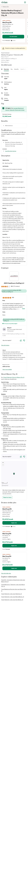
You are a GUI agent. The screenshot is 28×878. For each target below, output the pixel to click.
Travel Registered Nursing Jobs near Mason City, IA (13, 590)
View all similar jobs (6, 573)
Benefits (16, 69)
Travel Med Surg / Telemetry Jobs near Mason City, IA (13, 585)
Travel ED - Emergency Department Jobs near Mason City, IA (13, 580)
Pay (12, 69)
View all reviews (5, 345)
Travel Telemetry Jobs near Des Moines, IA (12, 599)
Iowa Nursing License (10, 151)
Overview (6, 69)
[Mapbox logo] (5, 485)
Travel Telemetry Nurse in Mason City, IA (14, 377)
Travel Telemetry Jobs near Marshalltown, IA (12, 597)
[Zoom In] (3, 463)
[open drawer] (25, 2)
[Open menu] (1, 69)
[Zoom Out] (3, 465)
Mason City (6, 6)
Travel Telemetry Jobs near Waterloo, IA (11, 594)
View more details (7, 369)
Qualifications (24, 69)
